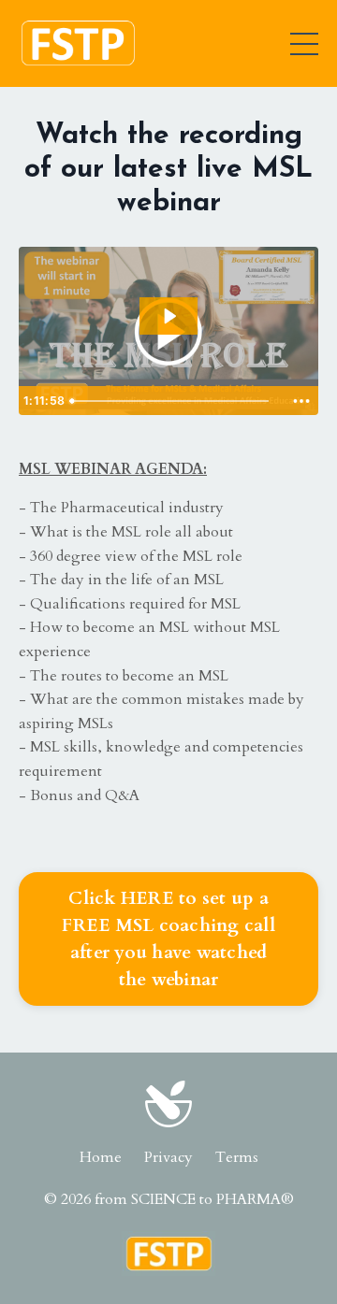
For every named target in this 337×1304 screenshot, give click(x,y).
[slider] (174, 401)
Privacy (168, 1157)
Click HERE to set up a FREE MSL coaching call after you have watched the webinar (168, 938)
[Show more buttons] (301, 401)
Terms (236, 1157)
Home (101, 1157)
